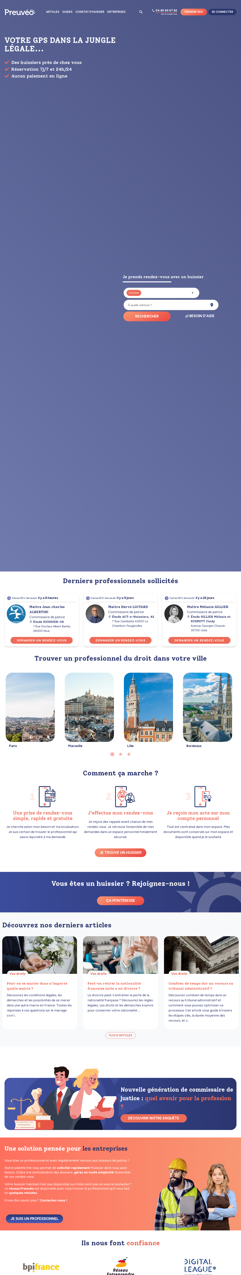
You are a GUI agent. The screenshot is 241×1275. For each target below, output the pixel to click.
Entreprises (116, 12)
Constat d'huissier (90, 12)
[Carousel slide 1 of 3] (112, 754)
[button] (161, 293)
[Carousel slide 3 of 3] (128, 754)
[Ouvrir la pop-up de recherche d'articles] (141, 12)
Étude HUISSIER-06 (48, 622)
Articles (52, 12)
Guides (67, 12)
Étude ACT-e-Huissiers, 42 (133, 617)
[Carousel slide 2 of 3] (120, 754)
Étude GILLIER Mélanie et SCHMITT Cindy (210, 619)
